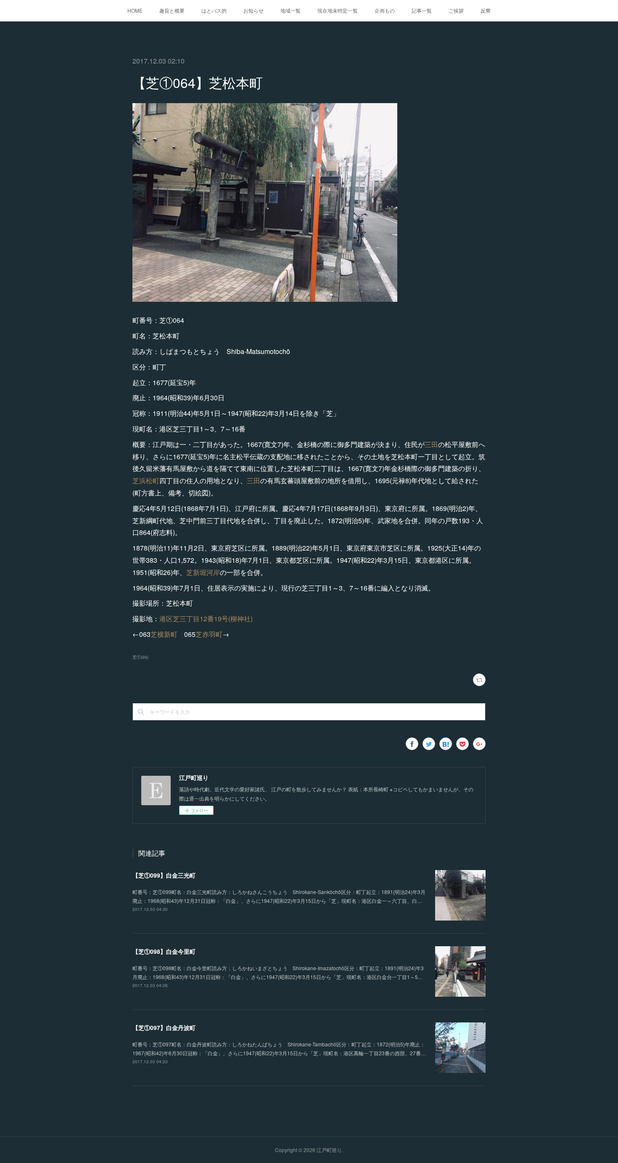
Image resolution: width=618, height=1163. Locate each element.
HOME (135, 10)
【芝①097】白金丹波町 (163, 1027)
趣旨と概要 (172, 10)
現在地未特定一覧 (337, 10)
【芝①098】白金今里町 (163, 951)
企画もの (385, 10)
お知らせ (253, 10)
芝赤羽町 (208, 634)
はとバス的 (214, 10)
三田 (431, 444)
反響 (486, 10)
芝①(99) (140, 657)
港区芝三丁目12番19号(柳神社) (206, 618)
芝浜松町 (145, 480)
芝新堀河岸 (203, 572)
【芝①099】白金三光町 (163, 875)
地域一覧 (290, 10)
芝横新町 (164, 634)
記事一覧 (422, 10)
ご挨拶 (456, 10)
